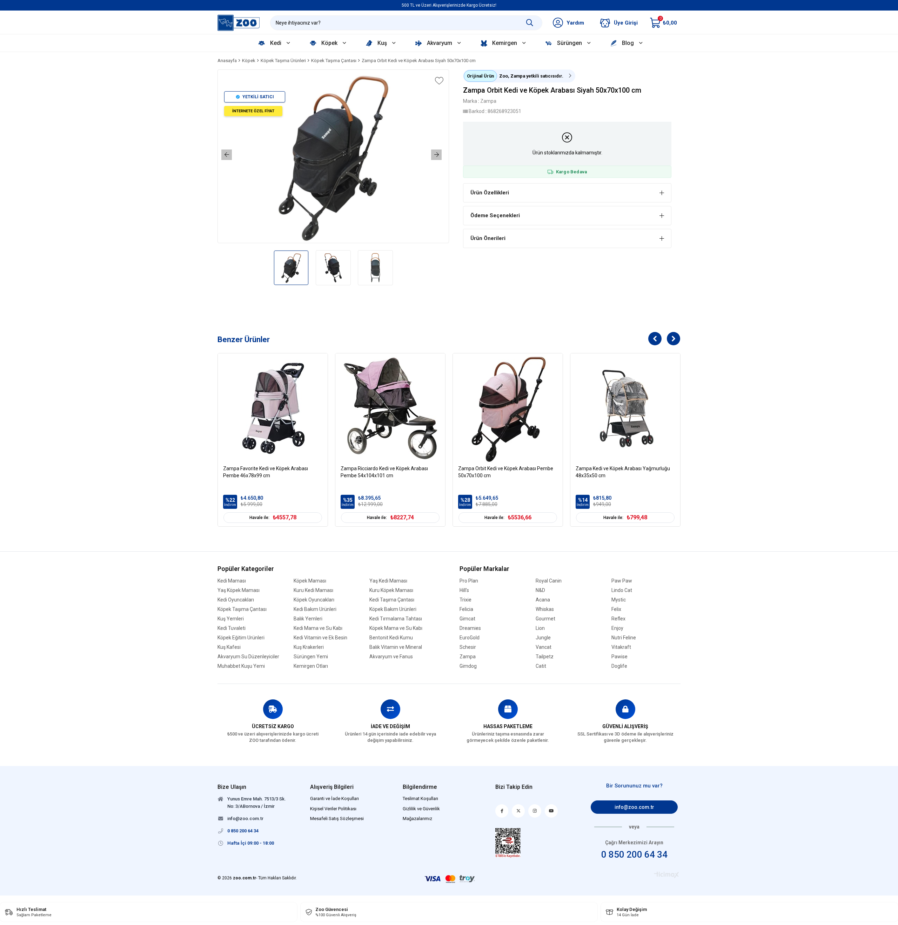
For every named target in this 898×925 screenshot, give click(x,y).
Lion (540, 628)
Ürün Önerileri (487, 238)
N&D (540, 590)
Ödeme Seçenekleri (495, 215)
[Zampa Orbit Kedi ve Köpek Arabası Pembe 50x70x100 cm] (508, 408)
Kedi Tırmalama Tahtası (395, 618)
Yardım (575, 23)
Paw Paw (621, 581)
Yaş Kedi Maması (388, 581)
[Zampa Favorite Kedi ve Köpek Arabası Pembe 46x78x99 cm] (273, 408)
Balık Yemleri (308, 618)
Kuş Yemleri (230, 618)
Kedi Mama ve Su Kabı (318, 628)
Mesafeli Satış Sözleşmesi (337, 818)
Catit (541, 666)
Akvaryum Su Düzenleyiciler (248, 656)
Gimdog (468, 666)
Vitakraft (621, 647)
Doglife (619, 666)
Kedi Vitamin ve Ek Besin (320, 637)
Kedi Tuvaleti (231, 628)
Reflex (618, 618)
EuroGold (470, 637)
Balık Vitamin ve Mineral (395, 647)
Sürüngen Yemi (311, 656)
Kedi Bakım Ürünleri (315, 609)
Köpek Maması (310, 581)
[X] (518, 811)
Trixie (465, 600)
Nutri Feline (623, 637)
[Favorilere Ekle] (438, 80)
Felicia (466, 609)
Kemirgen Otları (311, 666)
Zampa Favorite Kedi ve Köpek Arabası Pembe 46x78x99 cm (265, 472)
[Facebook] (502, 811)
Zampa (468, 656)
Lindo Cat (621, 590)
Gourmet (545, 618)
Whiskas (545, 609)
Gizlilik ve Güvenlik (421, 808)
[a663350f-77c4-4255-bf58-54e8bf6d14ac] (508, 843)
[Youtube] (551, 811)
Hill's (464, 590)
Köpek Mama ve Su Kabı (395, 628)
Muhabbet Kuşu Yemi (241, 666)
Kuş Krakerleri (309, 647)
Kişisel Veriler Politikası (333, 808)
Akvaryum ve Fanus (391, 656)
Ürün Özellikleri (489, 192)
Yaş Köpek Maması (238, 590)
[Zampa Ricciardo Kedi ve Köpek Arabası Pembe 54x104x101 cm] (390, 408)
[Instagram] (535, 811)
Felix (616, 609)
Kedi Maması (231, 581)
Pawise (619, 656)
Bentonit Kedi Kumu (391, 637)
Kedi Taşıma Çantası (391, 600)
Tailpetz (545, 656)
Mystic (618, 600)
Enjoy (617, 628)
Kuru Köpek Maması (391, 590)
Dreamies (470, 628)
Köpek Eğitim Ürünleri (240, 637)
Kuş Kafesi (229, 647)
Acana (543, 600)
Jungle (543, 637)
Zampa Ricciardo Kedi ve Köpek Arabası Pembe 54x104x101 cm (384, 472)
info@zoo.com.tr (634, 807)
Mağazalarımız (417, 818)
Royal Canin (549, 581)
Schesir (468, 647)
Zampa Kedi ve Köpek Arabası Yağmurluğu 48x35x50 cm (623, 472)
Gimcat (467, 618)
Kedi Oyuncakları (235, 600)
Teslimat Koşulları (420, 798)
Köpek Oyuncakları (314, 600)
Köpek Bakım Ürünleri (392, 609)
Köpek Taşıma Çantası (242, 609)
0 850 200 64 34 (634, 854)
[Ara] (529, 23)
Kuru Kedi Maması (313, 590)
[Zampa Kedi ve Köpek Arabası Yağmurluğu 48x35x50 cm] (625, 408)
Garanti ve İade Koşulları (334, 798)
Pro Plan (469, 581)
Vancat (543, 647)
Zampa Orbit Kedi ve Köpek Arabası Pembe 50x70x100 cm (505, 472)
